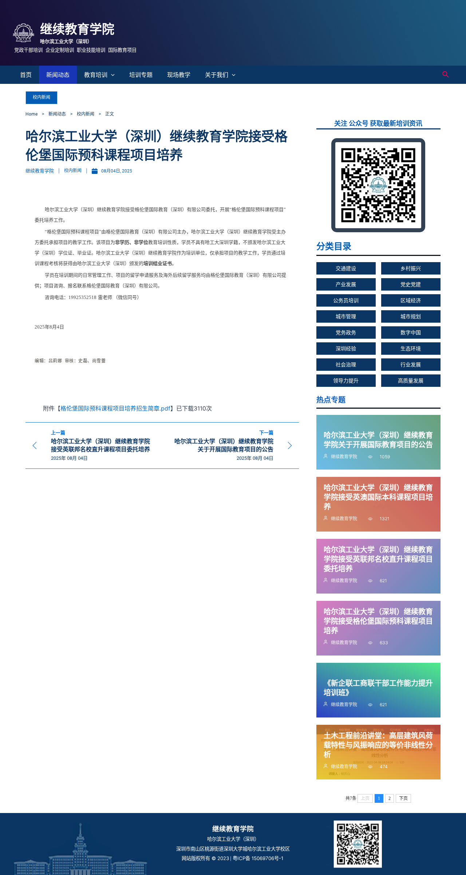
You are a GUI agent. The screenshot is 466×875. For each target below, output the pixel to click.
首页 (26, 74)
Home (31, 114)
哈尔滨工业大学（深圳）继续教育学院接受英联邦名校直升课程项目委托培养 (378, 559)
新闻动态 (58, 74)
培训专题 (141, 74)
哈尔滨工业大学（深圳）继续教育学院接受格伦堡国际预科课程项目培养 (378, 621)
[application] (111, 74)
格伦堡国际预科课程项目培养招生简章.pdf (115, 408)
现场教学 (178, 74)
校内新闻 (41, 97)
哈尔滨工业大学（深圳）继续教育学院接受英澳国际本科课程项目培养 (378, 497)
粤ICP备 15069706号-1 (259, 858)
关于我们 (216, 74)
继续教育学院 (77, 29)
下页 (403, 798)
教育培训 (95, 74)
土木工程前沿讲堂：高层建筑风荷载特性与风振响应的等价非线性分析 (378, 745)
